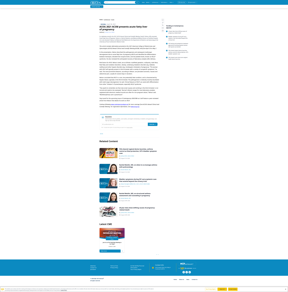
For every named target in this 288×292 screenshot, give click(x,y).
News (143, 2)
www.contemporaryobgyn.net (119, 104)
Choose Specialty (96, 6)
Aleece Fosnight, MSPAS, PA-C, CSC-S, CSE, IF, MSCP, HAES (135, 184)
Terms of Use (114, 266)
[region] (144, 289)
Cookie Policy (64, 290)
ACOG (101, 133)
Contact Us (93, 267)
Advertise (93, 266)
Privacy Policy (114, 267)
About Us (181, 279)
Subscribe (151, 124)
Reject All (222, 289)
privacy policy (129, 127)
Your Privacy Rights (135, 269)
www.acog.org (135, 106)
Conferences (155, 2)
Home (101, 19)
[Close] (285, 289)
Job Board (93, 269)
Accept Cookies (233, 289)
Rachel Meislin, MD (126, 169)
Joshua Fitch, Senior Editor (127, 156)
